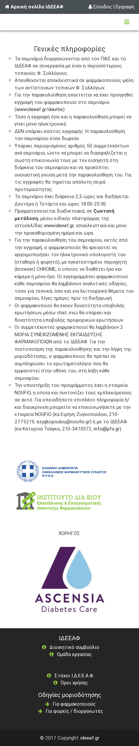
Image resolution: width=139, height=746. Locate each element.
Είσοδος (102, 7)
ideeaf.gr (89, 738)
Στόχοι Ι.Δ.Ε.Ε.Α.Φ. (74, 675)
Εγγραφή (125, 7)
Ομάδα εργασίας (74, 654)
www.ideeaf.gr (59, 225)
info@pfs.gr (107, 429)
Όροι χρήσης (74, 683)
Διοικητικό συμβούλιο (74, 647)
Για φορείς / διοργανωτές (74, 711)
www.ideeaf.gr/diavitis (39, 109)
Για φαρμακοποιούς (74, 704)
